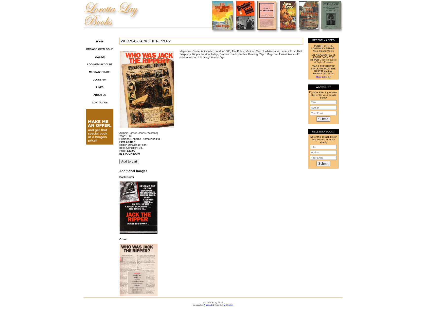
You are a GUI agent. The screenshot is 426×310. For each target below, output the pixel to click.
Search (100, 56)
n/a (323, 48)
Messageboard (99, 72)
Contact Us (100, 102)
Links (100, 87)
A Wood (208, 305)
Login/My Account (99, 64)
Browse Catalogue (99, 49)
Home (100, 41)
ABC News (323, 70)
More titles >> (323, 77)
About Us (99, 95)
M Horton (228, 305)
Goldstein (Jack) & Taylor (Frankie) (323, 59)
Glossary (100, 79)
